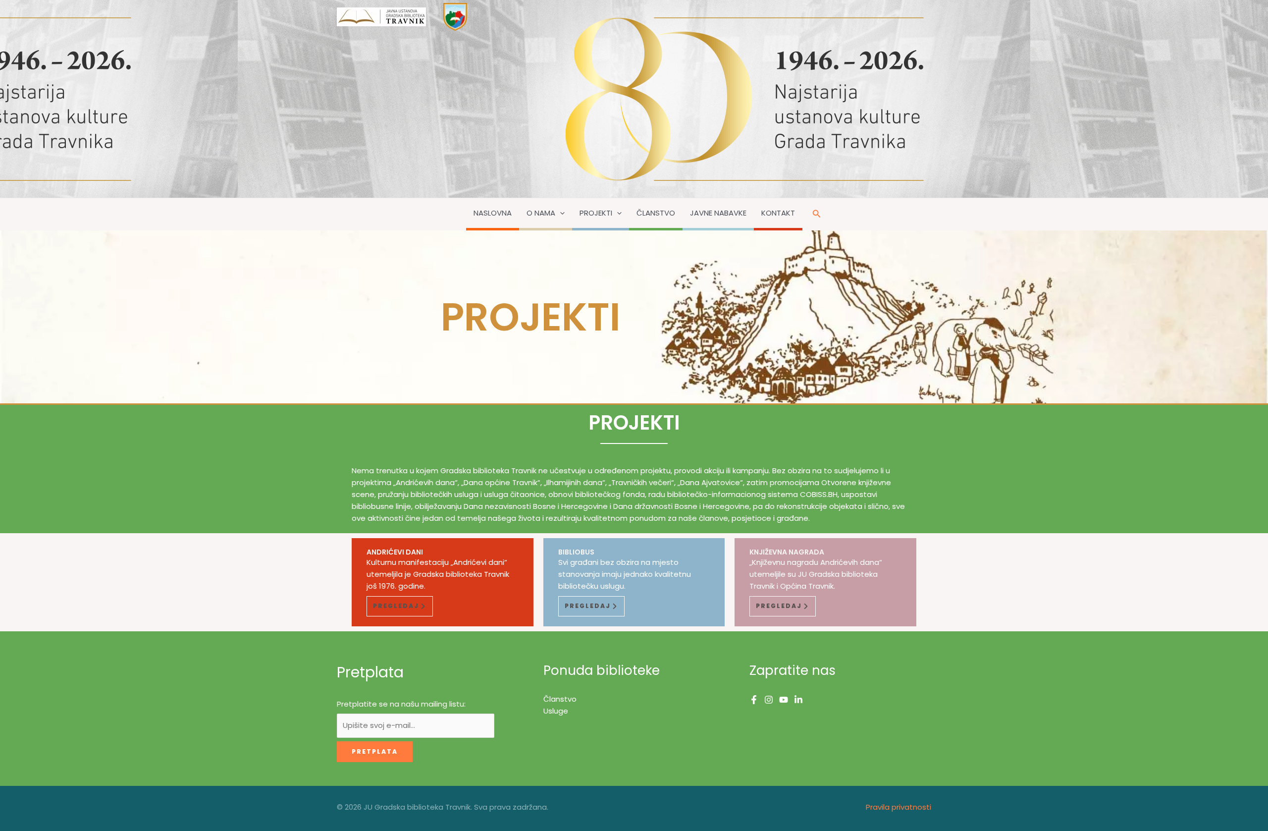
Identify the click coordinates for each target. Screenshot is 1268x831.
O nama (541, 213)
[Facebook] (753, 699)
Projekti (596, 213)
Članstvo (655, 213)
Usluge (555, 711)
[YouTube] (783, 699)
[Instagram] (768, 699)
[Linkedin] (798, 699)
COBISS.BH (819, 494)
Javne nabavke (718, 213)
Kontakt (778, 213)
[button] (560, 213)
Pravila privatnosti (898, 807)
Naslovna (493, 213)
